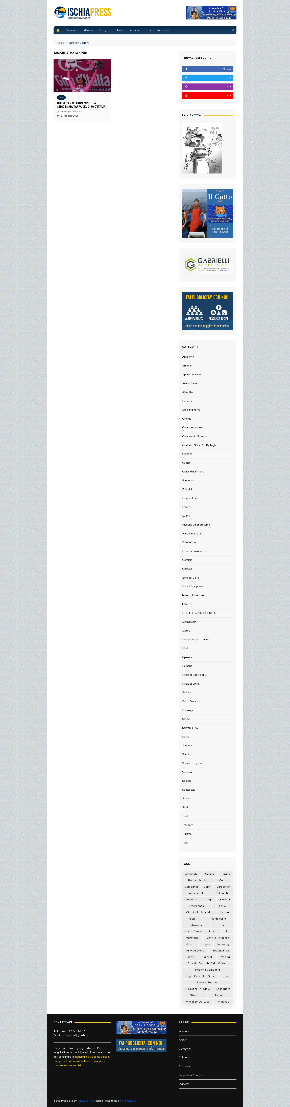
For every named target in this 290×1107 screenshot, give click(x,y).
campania (191, 886)
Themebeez (129, 1100)
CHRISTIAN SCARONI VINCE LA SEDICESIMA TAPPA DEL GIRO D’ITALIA (81, 104)
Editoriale (88, 30)
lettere (186, 604)
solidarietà (223, 988)
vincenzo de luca (198, 1001)
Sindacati (187, 772)
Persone (187, 665)
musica (190, 944)
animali (209, 874)
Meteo (186, 630)
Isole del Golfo (190, 577)
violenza (223, 1001)
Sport (61, 97)
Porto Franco (190, 701)
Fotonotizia (189, 542)
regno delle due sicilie (200, 976)
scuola (226, 976)
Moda (185, 648)
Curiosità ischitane (193, 471)
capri (207, 886)
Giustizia (187, 559)
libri (227, 931)
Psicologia (188, 710)
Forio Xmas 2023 (192, 533)
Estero (186, 507)
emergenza (196, 905)
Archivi (120, 30)
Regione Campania (207, 969)
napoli (206, 944)
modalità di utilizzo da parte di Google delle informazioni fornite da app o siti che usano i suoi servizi (82, 1061)
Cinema (186, 418)
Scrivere (187, 745)
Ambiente (188, 356)
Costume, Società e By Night (199, 445)
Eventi (186, 515)
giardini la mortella (199, 912)
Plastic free (221, 950)
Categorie (105, 30)
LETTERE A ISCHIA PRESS (199, 613)
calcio (223, 880)
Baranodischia (197, 880)
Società (186, 780)
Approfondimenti (192, 374)
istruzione (196, 925)
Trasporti (187, 825)
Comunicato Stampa (194, 436)
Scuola (186, 754)
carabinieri (223, 886)
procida (225, 957)
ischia (225, 912)
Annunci (134, 30)
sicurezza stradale (197, 988)
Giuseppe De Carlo (71, 111)
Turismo (187, 833)
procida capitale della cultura (208, 963)
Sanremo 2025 (191, 727)
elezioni (225, 899)
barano (225, 874)
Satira (185, 736)
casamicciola (196, 893)
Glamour (187, 568)
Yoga (185, 842)
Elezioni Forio (190, 498)
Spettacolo (188, 789)
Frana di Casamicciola (195, 551)
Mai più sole (189, 621)
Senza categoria (192, 763)
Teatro (186, 816)
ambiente (191, 874)
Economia (188, 480)
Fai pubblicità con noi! (156, 30)
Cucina (186, 462)
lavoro (213, 931)
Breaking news (191, 409)
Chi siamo (71, 30)
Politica (186, 692)
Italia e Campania (192, 586)
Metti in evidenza (217, 937)
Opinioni (187, 657)
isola (192, 918)
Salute (186, 719)
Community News (193, 427)
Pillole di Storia (191, 683)
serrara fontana (208, 982)
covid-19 (191, 899)
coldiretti (222, 893)
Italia (222, 925)
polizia (189, 957)
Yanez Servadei (86, 1100)
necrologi (223, 944)
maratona (192, 937)
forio (222, 905)
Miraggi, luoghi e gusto (195, 639)
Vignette (184, 1084)
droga (208, 899)
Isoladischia (218, 918)
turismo (220, 995)
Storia (185, 807)
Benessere (188, 401)
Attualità (187, 392)
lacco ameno (194, 931)
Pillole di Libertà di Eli (194, 674)
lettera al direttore (193, 595)
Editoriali (187, 489)
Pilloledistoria (195, 950)
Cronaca (187, 453)
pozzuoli (207, 957)
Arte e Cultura (190, 383)
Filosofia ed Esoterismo (196, 524)
